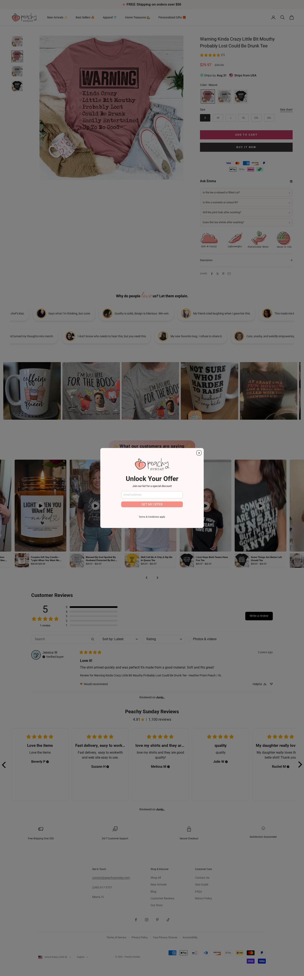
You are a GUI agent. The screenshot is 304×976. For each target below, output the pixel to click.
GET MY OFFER (152, 504)
